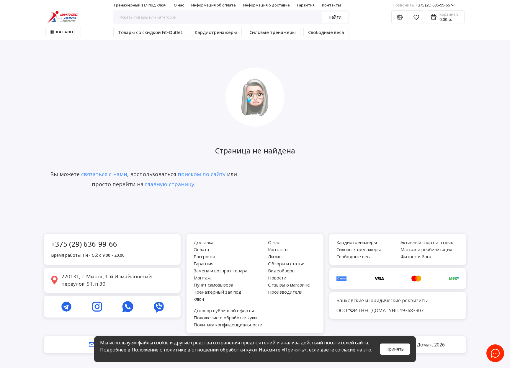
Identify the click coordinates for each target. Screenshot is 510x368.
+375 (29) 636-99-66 (421, 5)
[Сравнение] (400, 17)
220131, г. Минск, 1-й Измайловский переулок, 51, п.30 (106, 280)
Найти (334, 17)
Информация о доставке (266, 5)
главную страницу (169, 184)
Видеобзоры (281, 271)
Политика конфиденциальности (228, 325)
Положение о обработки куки (225, 317)
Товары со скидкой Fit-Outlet (150, 32)
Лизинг (275, 256)
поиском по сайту (201, 174)
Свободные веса (326, 32)
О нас (179, 5)
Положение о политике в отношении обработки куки (194, 349)
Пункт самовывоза (213, 285)
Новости (277, 278)
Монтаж (202, 278)
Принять (395, 349)
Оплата (201, 249)
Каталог (66, 32)
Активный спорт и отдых (427, 242)
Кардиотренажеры (216, 32)
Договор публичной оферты (224, 310)
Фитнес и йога (416, 256)
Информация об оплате (213, 5)
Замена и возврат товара (220, 271)
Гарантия (306, 5)
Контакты (331, 5)
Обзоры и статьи (286, 263)
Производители (285, 292)
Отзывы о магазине (289, 285)
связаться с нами (104, 174)
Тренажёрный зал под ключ (139, 5)
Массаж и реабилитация (426, 249)
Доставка (203, 242)
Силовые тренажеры (272, 32)
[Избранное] (416, 17)
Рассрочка (204, 256)
